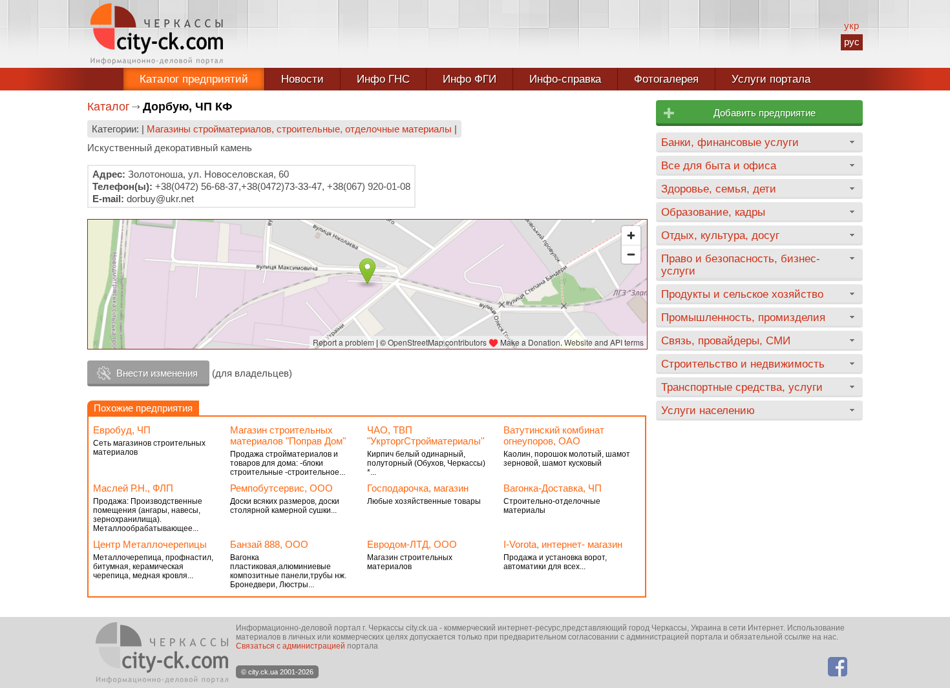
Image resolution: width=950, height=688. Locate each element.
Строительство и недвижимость (743, 364)
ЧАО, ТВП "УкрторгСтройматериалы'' (426, 435)
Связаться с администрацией (290, 646)
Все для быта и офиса (718, 165)
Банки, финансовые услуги (730, 142)
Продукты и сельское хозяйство (742, 294)
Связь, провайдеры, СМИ (725, 340)
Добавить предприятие (764, 112)
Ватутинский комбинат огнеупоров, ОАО (553, 435)
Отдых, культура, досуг (720, 235)
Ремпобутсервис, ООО (281, 488)
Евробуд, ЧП (122, 429)
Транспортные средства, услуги (742, 387)
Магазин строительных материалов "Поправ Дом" (288, 435)
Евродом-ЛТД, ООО (412, 544)
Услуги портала (771, 79)
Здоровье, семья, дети (718, 188)
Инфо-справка (565, 79)
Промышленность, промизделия (743, 317)
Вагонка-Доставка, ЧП (552, 488)
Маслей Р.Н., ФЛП (133, 488)
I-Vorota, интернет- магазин (562, 544)
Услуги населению (708, 410)
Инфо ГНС (383, 79)
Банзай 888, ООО (269, 544)
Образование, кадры (713, 212)
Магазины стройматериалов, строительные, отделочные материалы (299, 128)
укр (851, 25)
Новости (302, 79)
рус (852, 41)
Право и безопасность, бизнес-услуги (740, 264)
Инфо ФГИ (469, 79)
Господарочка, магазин (418, 488)
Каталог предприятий (194, 79)
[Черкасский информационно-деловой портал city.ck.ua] (156, 34)
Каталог (108, 106)
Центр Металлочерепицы (150, 544)
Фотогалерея (666, 79)
